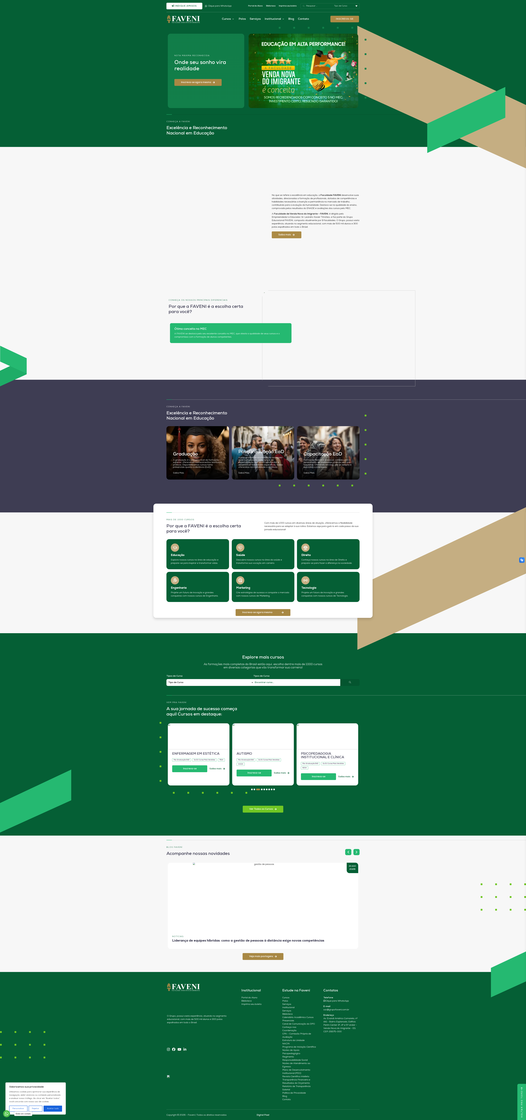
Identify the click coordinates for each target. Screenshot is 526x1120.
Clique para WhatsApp (220, 6)
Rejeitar (35, 1109)
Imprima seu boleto (288, 6)
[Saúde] (240, 547)
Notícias (178, 937)
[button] (198, 82)
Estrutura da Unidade (293, 1040)
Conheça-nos (289, 1027)
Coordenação (289, 1030)
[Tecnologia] (305, 580)
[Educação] (175, 547)
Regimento (288, 1057)
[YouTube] (179, 1050)
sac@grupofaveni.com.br (336, 1010)
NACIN (285, 1044)
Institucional (288, 1007)
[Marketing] (240, 580)
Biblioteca (270, 6)
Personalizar (18, 1109)
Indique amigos (185, 6)
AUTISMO (180, 753)
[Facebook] (173, 1050)
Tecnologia (308, 587)
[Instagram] (168, 1050)
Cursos (285, 998)
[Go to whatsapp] (6, 1113)
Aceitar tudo (53, 1109)
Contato (303, 19)
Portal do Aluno (255, 6)
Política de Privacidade (294, 1093)
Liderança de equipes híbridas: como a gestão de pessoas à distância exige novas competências (248, 940)
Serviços (255, 19)
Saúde (240, 555)
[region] (35, 1098)
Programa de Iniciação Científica (299, 1047)
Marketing (243, 587)
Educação (178, 555)
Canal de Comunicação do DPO (298, 1024)
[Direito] (305, 547)
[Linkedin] (184, 1050)
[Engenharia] (175, 580)
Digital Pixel (263, 1115)
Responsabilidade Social (295, 1060)
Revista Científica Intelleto (295, 1076)
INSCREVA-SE (345, 19)
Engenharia (179, 587)
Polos (242, 19)
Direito (306, 555)
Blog (291, 19)
